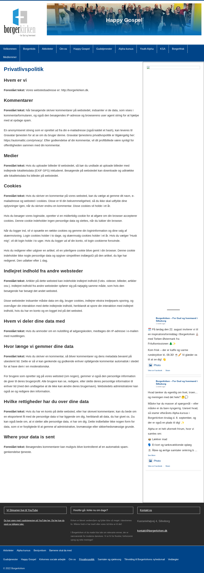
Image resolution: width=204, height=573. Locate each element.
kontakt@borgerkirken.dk (152, 530)
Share (167, 370)
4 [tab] (121, 31)
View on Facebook (155, 370)
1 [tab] (111, 31)
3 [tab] (117, 31)
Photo (157, 365)
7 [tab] (131, 31)
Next (195, 19)
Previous (53, 19)
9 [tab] (137, 31)
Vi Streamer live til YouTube (22, 510)
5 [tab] (124, 31)
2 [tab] (114, 31)
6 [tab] (127, 31)
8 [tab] (134, 31)
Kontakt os (146, 510)
